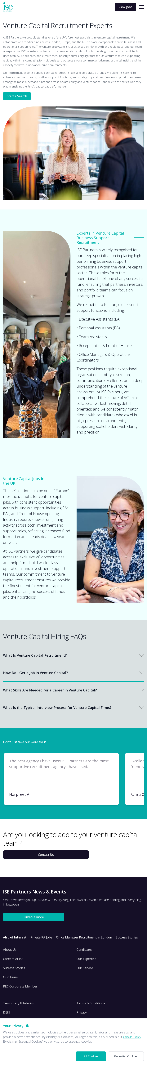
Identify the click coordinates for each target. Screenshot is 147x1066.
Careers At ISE (13, 959)
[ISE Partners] (8, 7)
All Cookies (91, 1056)
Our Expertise (86, 959)
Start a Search (17, 96)
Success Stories (127, 937)
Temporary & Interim (18, 1003)
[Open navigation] (141, 7)
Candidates (84, 949)
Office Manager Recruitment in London (84, 937)
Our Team (10, 977)
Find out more (34, 917)
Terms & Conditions (91, 1003)
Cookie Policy (132, 1037)
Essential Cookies (125, 1056)
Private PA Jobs (41, 937)
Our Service (85, 968)
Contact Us (46, 854)
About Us (9, 949)
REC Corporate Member (20, 986)
